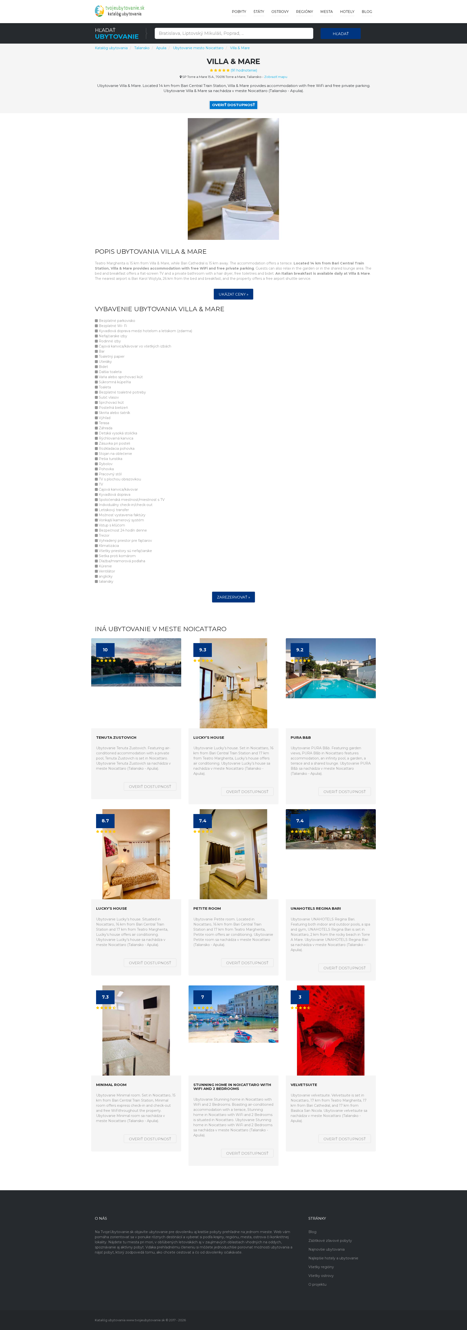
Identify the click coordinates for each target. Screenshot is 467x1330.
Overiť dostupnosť (233, 105)
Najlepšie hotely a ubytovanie (333, 1258)
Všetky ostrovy (321, 1276)
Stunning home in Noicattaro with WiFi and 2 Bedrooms (232, 1087)
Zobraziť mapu (275, 77)
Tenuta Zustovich (116, 738)
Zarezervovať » (233, 597)
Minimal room (111, 1085)
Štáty (258, 11)
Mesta (326, 11)
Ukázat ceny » (233, 294)
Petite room (207, 909)
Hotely (347, 11)
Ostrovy (280, 11)
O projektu (317, 1284)
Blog (367, 11)
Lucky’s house (208, 738)
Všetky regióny (321, 1267)
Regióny (304, 11)
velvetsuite (304, 1085)
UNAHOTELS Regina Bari (316, 909)
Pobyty (239, 11)
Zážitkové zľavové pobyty (330, 1240)
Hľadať (341, 33)
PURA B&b (301, 738)
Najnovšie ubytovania (326, 1249)
